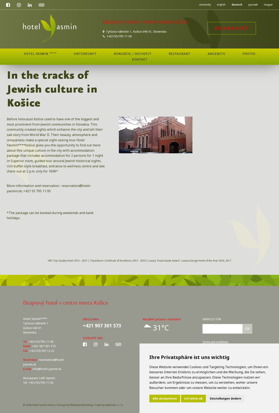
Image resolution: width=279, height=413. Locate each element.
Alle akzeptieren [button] (165, 398)
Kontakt (139, 59)
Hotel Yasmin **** (40, 54)
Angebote (216, 54)
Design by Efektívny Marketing (75, 405)
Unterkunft (85, 54)
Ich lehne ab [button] (193, 398)
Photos (248, 54)
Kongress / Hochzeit (133, 54)
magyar (268, 4)
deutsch (237, 4)
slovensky (205, 4)
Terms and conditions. (215, 341)
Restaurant (179, 54)
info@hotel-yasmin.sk (47, 369)
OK (247, 328)
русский (253, 4)
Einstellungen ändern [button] (225, 398)
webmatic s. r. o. (114, 405)
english (221, 4)
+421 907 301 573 (102, 325)
